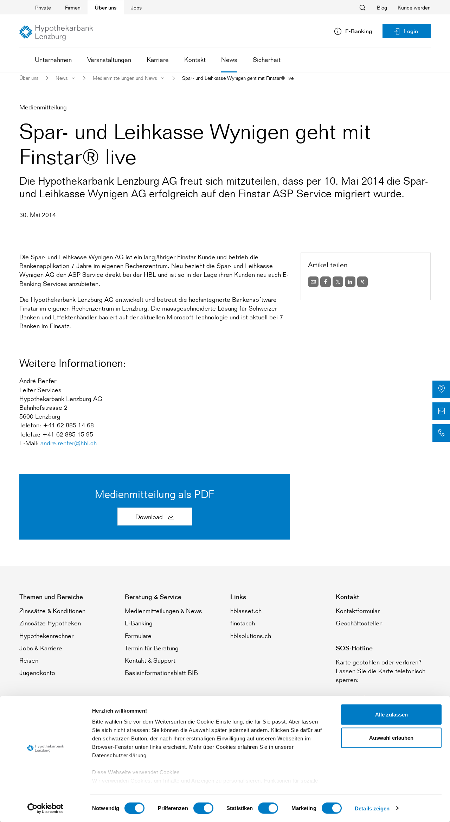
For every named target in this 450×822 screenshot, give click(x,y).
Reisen (28, 660)
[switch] (203, 808)
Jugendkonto (37, 672)
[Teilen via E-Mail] (313, 281)
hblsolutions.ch (250, 635)
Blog (382, 7)
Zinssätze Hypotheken (50, 623)
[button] (441, 389)
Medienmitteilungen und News (125, 78)
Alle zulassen (391, 715)
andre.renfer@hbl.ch (68, 443)
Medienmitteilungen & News (163, 610)
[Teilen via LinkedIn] (350, 281)
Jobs (136, 7)
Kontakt (195, 59)
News (229, 59)
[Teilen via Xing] (362, 281)
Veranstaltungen (109, 59)
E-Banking (139, 623)
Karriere (158, 59)
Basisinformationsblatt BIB (161, 672)
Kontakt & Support (150, 660)
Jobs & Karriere (40, 648)
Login (411, 31)
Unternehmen (53, 59)
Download (150, 517)
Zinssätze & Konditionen (52, 610)
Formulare (138, 635)
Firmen (73, 7)
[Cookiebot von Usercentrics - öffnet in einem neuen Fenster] (45, 808)
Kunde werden (414, 7)
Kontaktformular (358, 610)
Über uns (106, 7)
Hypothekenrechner (46, 635)
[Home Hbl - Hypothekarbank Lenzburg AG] (56, 32)
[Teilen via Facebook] (325, 281)
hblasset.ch (246, 610)
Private (43, 7)
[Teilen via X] (338, 281)
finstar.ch (242, 623)
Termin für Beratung (152, 648)
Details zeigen (372, 808)
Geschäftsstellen (359, 623)
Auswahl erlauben (391, 737)
